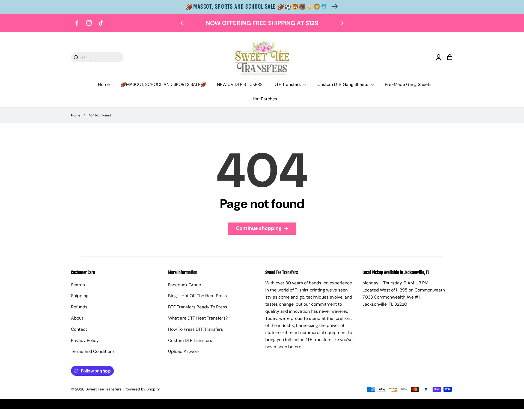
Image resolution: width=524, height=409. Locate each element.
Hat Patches (265, 99)
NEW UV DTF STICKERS (240, 84)
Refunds (79, 307)
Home (104, 84)
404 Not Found (99, 115)
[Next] (342, 23)
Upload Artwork (184, 351)
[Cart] (449, 57)
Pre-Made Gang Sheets (408, 84)
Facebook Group (184, 285)
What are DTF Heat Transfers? (198, 318)
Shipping (79, 296)
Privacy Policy (85, 340)
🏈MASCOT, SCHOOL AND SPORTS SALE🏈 (163, 84)
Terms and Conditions (93, 351)
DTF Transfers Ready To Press (197, 307)
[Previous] (182, 23)
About (77, 318)
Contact (79, 329)
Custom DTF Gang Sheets (343, 84)
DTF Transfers (287, 84)
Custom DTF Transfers (190, 340)
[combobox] (100, 57)
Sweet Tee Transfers (103, 389)
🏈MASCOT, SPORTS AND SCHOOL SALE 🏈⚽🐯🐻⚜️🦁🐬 (257, 6)
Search (78, 285)
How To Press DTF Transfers (195, 329)
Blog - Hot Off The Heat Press (197, 296)
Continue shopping (259, 228)
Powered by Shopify (142, 389)
